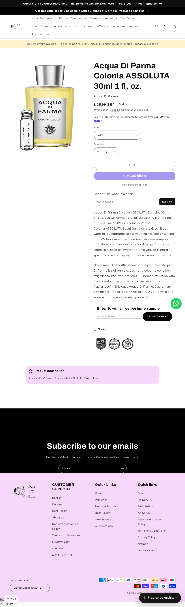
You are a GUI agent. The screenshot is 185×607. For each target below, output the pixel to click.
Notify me (167, 201)
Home (99, 493)
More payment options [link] (134, 185)
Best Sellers (59, 511)
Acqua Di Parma (106, 96)
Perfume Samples (106, 506)
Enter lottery (158, 316)
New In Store (103, 519)
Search (56, 498)
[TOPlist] (6, 604)
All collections (104, 526)
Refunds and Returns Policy (65, 526)
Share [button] (102, 329)
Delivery (57, 504)
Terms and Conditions (66, 535)
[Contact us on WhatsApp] (176, 303)
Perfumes (101, 500)
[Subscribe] (122, 468)
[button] (43, 19)
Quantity (99, 144)
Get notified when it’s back (113, 194)
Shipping (115, 110)
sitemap (57, 548)
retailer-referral (62, 555)
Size (96, 127)
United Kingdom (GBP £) (28, 588)
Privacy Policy (61, 542)
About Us (58, 517)
